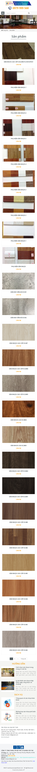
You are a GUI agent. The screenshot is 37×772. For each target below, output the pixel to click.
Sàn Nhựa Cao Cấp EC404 (18, 599)
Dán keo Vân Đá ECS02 (19, 318)
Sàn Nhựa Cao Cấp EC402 (18, 650)
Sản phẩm (12, 30)
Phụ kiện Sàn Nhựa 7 (18, 87)
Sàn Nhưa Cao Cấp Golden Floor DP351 (18, 62)
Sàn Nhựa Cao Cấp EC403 (18, 625)
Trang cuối (23, 659)
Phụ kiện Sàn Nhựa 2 (18, 215)
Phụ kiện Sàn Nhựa (18, 266)
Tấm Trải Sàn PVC (27, 761)
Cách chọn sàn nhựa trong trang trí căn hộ (24, 668)
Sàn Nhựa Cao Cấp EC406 (18, 548)
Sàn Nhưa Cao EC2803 (19, 445)
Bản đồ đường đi (5, 737)
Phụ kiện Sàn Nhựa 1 (18, 241)
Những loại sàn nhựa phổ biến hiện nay (26, 712)
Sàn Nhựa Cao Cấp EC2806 (18, 369)
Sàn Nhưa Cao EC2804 (19, 420)
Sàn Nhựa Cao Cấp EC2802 (18, 471)
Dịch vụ (18, 694)
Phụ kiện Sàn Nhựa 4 (18, 164)
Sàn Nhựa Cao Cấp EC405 (18, 573)
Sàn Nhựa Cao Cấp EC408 (18, 522)
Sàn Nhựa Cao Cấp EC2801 (18, 497)
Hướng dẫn (18, 663)
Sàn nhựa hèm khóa (17, 761)
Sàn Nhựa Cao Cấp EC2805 (18, 394)
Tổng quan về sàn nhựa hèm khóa (25, 699)
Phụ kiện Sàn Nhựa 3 (18, 190)
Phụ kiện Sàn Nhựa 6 (18, 113)
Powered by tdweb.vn (18, 770)
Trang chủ (5, 30)
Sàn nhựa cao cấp (6, 761)
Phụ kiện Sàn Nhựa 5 (18, 139)
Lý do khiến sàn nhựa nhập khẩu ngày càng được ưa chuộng (24, 682)
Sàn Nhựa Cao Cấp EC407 (18, 343)
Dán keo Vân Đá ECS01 (19, 292)
